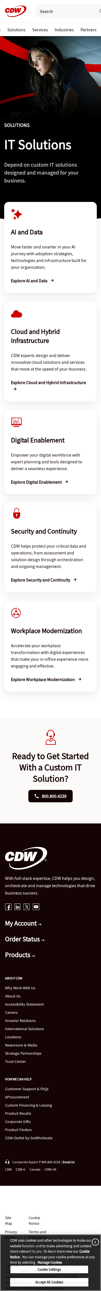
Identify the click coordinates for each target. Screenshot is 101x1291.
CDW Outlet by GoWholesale (28, 1137)
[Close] (94, 1242)
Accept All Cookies (49, 1282)
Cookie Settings (49, 1269)
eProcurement (17, 1097)
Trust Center (15, 1061)
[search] (63, 11)
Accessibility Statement (24, 1004)
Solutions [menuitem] (16, 29)
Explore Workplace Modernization (43, 679)
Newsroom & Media (21, 1045)
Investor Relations (20, 1020)
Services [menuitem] (40, 29)
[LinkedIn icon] (17, 907)
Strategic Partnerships (23, 1053)
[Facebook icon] (8, 907)
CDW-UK (50, 1169)
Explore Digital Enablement (37, 482)
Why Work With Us (20, 987)
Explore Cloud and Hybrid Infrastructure (48, 382)
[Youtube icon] (36, 907)
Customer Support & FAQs (27, 1088)
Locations (13, 1036)
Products (18, 954)
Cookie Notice (34, 1220)
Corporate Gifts (18, 1121)
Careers (11, 1012)
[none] (16, 29)
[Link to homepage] (14, 11)
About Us (12, 996)
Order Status (23, 939)
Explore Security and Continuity (41, 580)
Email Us (69, 1162)
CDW (8, 1169)
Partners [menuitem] (89, 29)
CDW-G (20, 1169)
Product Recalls (18, 1113)
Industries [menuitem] (64, 29)
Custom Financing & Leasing (28, 1105)
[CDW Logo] (14, 11)
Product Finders (18, 1129)
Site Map (8, 1220)
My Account (21, 923)
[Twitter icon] (27, 907)
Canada (34, 1169)
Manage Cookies (50, 1262)
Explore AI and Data (29, 280)
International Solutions (24, 1028)
